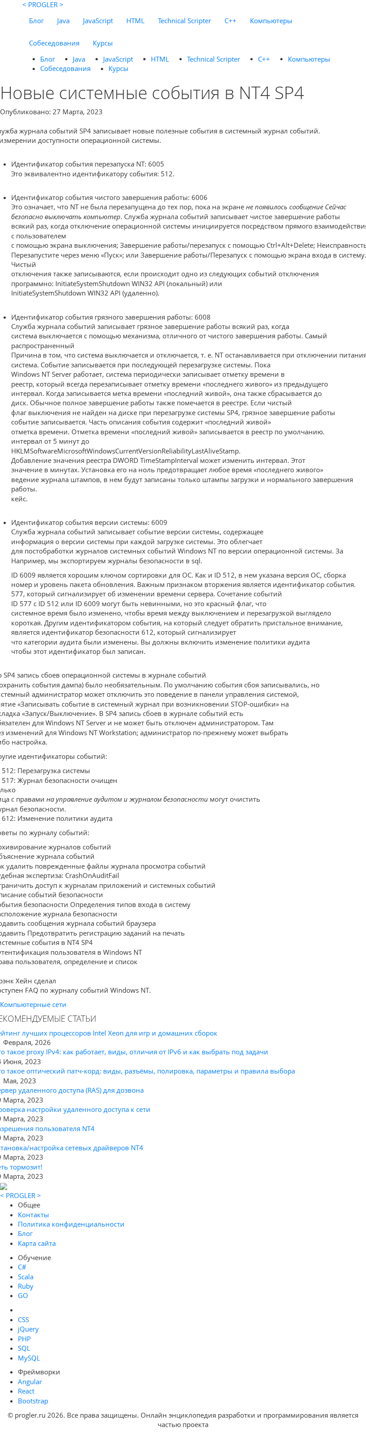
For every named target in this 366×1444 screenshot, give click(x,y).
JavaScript (98, 20)
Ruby (25, 1286)
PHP (24, 1338)
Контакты (33, 1214)
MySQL (29, 1357)
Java (63, 20)
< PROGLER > (42, 4)
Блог (36, 20)
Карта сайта (37, 1243)
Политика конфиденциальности (71, 1223)
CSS (23, 1319)
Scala (25, 1276)
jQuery (28, 1328)
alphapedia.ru (183, 1437)
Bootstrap (33, 1400)
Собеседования (54, 42)
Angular (30, 1381)
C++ (231, 20)
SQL (24, 1348)
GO (23, 1295)
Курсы (103, 42)
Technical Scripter (184, 20)
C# (22, 1266)
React (26, 1390)
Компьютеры (271, 20)
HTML (135, 20)
